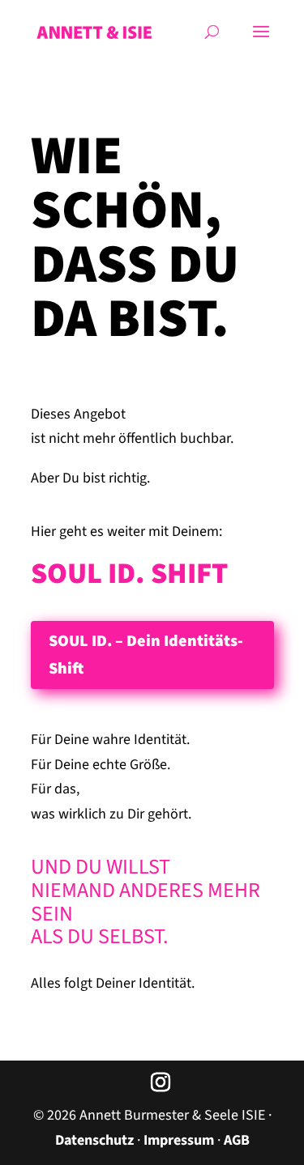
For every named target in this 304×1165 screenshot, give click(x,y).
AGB (237, 1140)
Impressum (178, 1140)
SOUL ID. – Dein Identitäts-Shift (146, 655)
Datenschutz (94, 1140)
